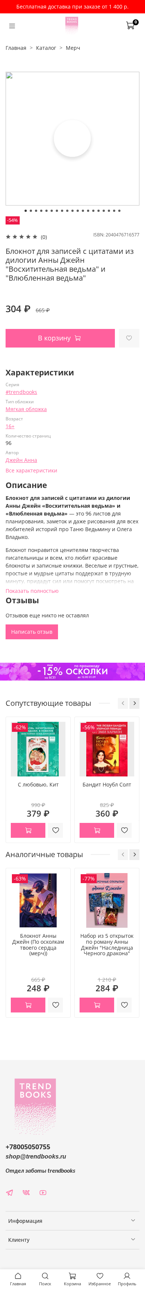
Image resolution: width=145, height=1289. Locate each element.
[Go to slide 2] (31, 211)
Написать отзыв (31, 631)
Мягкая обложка (26, 409)
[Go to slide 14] (93, 211)
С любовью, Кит (38, 784)
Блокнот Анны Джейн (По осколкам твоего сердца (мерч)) (38, 944)
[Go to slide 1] (26, 211)
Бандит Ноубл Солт (107, 784)
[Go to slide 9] (67, 211)
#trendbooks (21, 391)
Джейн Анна (21, 459)
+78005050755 (28, 1146)
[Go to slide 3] (36, 211)
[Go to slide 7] (57, 211)
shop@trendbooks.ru (36, 1156)
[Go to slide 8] (62, 211)
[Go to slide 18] (114, 211)
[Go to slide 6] (52, 211)
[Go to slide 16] (104, 211)
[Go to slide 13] (88, 211)
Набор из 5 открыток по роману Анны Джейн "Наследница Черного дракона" (106, 944)
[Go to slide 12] (83, 211)
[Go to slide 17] (109, 211)
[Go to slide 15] (98, 211)
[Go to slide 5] (46, 211)
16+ (10, 426)
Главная (16, 47)
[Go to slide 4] (41, 211)
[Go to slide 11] (78, 211)
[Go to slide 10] (72, 211)
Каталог (46, 47)
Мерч (73, 47)
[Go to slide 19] (119, 211)
